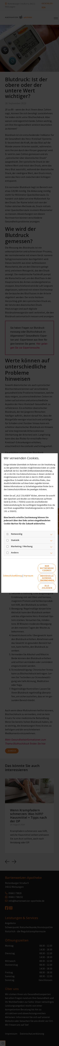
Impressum (28, 575)
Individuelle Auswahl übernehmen (47, 578)
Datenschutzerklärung (12, 575)
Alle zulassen (47, 586)
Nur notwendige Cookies (47, 568)
